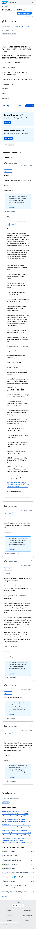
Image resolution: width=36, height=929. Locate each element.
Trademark (9, 920)
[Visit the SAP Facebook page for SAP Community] (13, 905)
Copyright (9, 915)
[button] (22, 26)
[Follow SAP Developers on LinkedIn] (22, 905)
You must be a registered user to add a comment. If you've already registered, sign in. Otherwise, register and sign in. (18, 200)
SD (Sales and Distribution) (9, 33)
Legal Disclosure (27, 915)
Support (27, 920)
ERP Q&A (6, 6)
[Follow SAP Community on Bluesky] (16, 905)
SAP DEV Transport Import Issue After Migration (16, 825)
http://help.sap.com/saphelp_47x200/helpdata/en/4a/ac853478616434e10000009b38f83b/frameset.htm (18, 485)
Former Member (12, 21)
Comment (29, 106)
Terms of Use (27, 910)
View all (4, 896)
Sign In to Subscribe (24, 13)
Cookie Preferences (9, 925)
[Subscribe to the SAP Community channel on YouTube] (19, 905)
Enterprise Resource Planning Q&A (14, 816)
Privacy (9, 910)
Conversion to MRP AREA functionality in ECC (16, 819)
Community (12, 2)
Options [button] (32, 13)
